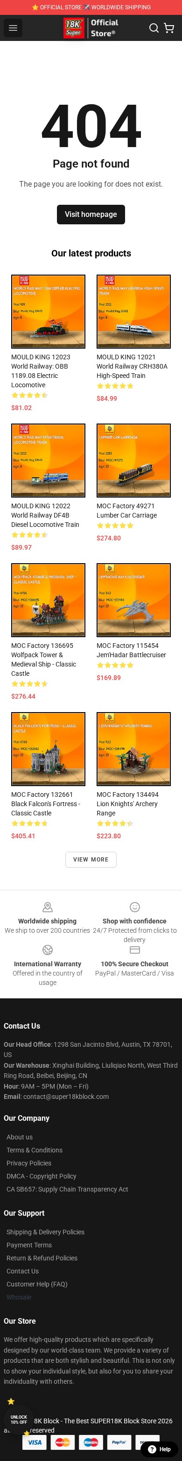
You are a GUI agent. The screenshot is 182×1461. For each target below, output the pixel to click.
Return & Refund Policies (42, 1258)
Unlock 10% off (19, 1420)
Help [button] (165, 1449)
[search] (154, 28)
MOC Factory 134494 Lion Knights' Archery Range (128, 804)
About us (20, 1137)
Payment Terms (29, 1245)
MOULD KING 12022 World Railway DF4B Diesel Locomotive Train (45, 515)
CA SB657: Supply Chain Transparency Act (67, 1189)
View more (91, 859)
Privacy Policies (29, 1163)
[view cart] (169, 28)
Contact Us (23, 1271)
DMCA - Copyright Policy (42, 1176)
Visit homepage (91, 214)
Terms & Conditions (35, 1150)
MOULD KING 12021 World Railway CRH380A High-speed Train (132, 366)
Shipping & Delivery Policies (45, 1232)
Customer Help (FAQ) (37, 1284)
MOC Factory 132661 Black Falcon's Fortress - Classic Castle (45, 804)
